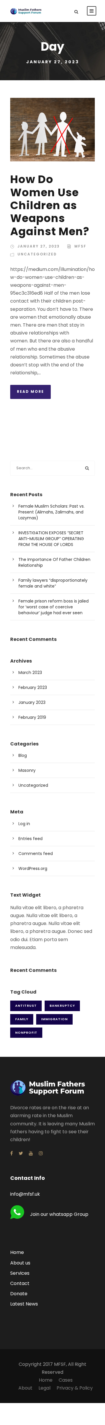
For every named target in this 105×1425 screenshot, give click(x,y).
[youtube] (31, 1153)
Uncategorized (37, 254)
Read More (30, 391)
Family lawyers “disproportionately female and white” (53, 583)
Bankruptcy (62, 1005)
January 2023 (32, 702)
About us (20, 1263)
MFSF (80, 246)
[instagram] (41, 1153)
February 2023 (32, 687)
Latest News (24, 1304)
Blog (22, 755)
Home (17, 1252)
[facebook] (11, 1153)
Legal (44, 1388)
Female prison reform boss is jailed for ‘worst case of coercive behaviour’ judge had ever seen (53, 607)
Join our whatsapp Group (59, 1214)
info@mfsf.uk (25, 1194)
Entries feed (30, 839)
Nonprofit (26, 1032)
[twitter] (21, 1153)
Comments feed (35, 853)
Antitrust (26, 1005)
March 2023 (30, 672)
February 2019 (32, 717)
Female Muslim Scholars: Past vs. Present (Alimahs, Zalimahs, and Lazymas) (51, 512)
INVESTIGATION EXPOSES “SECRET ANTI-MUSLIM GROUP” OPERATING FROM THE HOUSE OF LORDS (51, 538)
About (25, 1388)
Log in (24, 824)
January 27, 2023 (39, 246)
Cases (66, 1380)
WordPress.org (32, 868)
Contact (19, 1283)
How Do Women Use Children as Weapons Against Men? (49, 205)
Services (19, 1273)
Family (21, 1019)
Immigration (54, 1019)
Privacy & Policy (75, 1388)
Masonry (27, 770)
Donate (18, 1293)
